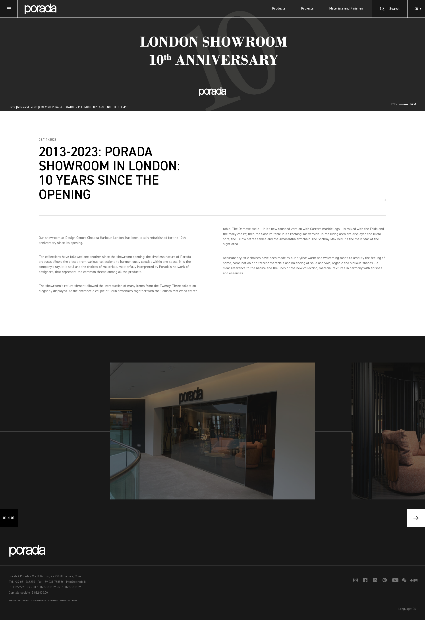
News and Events (27, 107)
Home (12, 107)
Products (279, 8)
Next (413, 104)
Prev (394, 104)
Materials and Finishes (346, 8)
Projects (307, 8)
